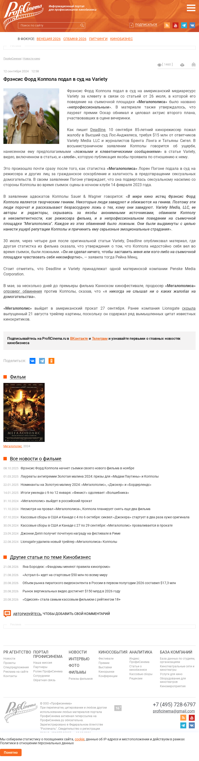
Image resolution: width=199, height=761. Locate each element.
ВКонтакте (79, 338)
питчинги (98, 39)
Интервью (79, 659)
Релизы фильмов (81, 678)
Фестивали (106, 658)
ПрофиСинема (12, 58)
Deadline (97, 129)
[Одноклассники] (51, 361)
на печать (182, 65)
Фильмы (77, 672)
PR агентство (17, 652)
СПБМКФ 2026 (74, 39)
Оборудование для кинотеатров (173, 680)
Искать (82, 25)
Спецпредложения (16, 667)
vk (192, 25)
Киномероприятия (173, 686)
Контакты (10, 676)
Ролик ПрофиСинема (48, 671)
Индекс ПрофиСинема (139, 660)
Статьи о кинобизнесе (138, 668)
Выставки (105, 667)
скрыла (189, 308)
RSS (167, 25)
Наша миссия (42, 662)
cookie (79, 739)
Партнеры (40, 667)
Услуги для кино (171, 674)
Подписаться (146, 24)
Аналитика (140, 652)
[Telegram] (42, 361)
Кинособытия (113, 652)
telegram (184, 25)
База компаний (176, 652)
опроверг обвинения (22, 291)
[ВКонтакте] (32, 361)
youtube (175, 25)
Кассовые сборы (140, 674)
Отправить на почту (194, 64)
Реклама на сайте (15, 671)
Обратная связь (44, 680)
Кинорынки (106, 671)
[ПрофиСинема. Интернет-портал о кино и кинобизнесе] (23, 10)
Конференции (108, 676)
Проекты (9, 663)
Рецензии (135, 678)
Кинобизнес (121, 39)
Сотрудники (41, 676)
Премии (104, 663)
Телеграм (100, 338)
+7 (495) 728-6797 (174, 705)
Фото (74, 665)
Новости (9, 658)
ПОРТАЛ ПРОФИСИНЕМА (47, 654)
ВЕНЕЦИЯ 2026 (49, 39)
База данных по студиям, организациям (177, 660)
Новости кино (31, 58)
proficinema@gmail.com (174, 711)
